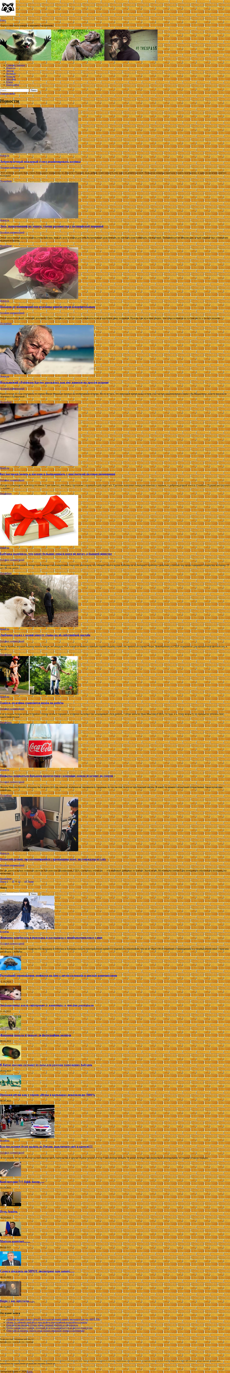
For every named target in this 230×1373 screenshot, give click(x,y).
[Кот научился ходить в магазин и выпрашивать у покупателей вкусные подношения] (115, 435)
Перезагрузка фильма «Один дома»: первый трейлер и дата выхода (42, 1325)
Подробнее (6, 181)
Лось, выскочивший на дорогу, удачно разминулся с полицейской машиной (51, 226)
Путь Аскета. (9, 1211)
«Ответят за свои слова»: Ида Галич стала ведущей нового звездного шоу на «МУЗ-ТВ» (53, 1319)
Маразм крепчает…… (15, 1241)
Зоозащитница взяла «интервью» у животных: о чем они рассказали (47, 1005)
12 (19, 881)
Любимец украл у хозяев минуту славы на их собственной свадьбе (45, 635)
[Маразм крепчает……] (10, 1235)
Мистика (11, 79)
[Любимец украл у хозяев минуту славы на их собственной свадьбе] (115, 601)
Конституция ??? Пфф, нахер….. (22, 1181)
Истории (11, 73)
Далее (30, 881)
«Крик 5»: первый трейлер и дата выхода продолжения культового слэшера (46, 1322)
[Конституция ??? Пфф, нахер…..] (10, 1175)
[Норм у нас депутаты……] (10, 1295)
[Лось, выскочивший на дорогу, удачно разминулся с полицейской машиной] (115, 200)
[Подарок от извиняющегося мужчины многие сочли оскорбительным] (115, 273)
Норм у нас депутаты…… (17, 1301)
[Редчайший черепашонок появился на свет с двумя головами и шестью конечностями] (10, 969)
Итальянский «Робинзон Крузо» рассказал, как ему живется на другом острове (54, 382)
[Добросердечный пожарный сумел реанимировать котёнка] (115, 130)
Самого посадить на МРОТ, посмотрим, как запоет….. (37, 1271)
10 (13, 881)
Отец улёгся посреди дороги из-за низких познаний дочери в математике (45, 1330)
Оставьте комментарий (12, 167)
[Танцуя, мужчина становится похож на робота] (115, 675)
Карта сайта (12, 84)
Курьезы (10, 76)
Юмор (9, 82)
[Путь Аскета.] (10, 1205)
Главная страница (15, 65)
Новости (10, 68)
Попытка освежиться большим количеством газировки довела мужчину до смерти (56, 775)
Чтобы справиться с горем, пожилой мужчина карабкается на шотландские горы (49, 1327)
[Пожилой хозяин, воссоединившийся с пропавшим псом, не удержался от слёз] (115, 824)
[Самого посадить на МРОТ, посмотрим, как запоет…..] (10, 1265)
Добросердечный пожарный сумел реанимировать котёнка (40, 161)
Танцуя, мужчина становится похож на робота (32, 702)
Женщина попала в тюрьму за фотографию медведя (35, 1035)
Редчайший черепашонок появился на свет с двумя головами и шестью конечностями (58, 975)
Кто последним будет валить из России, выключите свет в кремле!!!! (46, 1146)
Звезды (10, 70)
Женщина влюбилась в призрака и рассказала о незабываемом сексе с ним (51, 937)
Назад (3, 881)
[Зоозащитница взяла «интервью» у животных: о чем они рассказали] (10, 999)
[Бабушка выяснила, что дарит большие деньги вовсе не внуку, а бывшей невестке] (115, 520)
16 (25, 881)
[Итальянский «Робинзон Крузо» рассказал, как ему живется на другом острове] (115, 350)
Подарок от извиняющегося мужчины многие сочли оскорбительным (47, 306)
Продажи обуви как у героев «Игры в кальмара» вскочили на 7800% (47, 1094)
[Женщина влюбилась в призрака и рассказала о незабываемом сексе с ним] (27, 928)
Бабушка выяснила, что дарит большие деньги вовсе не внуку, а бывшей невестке (56, 553)
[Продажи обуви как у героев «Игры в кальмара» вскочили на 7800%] (10, 1088)
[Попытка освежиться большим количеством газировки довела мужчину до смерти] (115, 746)
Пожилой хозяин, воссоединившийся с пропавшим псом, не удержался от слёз (53, 859)
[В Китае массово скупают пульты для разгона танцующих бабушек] (10, 1059)
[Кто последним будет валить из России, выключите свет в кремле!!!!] (27, 1137)
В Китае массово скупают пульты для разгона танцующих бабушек (46, 1065)
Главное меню (7, 93)
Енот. (3, 20)
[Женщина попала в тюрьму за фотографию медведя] (10, 1029)
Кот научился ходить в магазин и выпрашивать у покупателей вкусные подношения (57, 474)
